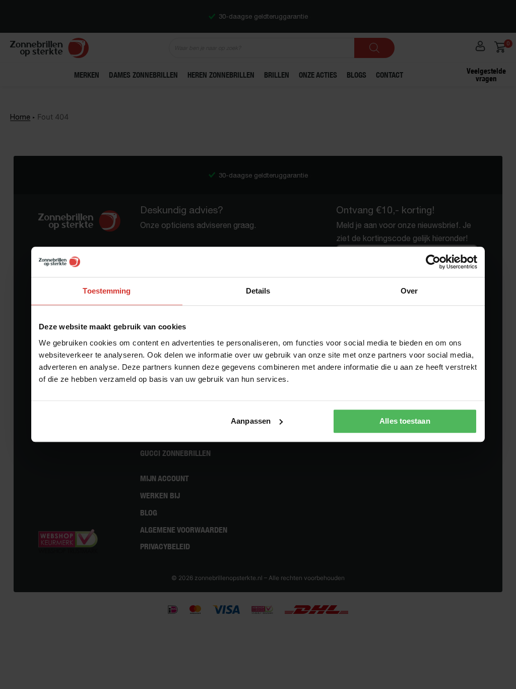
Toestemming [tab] (107, 290)
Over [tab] (409, 290)
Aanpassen (251, 421)
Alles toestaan (404, 421)
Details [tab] (258, 290)
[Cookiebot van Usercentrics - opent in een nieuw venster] (433, 261)
